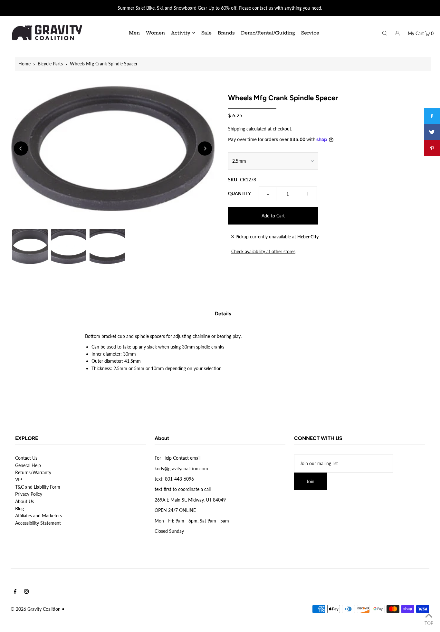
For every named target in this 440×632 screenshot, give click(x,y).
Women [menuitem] (155, 33)
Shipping (236, 128)
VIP (18, 479)
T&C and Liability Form (37, 487)
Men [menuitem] (134, 33)
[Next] (205, 148)
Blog (19, 508)
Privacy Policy (28, 494)
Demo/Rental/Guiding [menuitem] (268, 33)
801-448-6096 (179, 479)
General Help (28, 465)
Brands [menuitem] (226, 33)
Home (24, 63)
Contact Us (26, 458)
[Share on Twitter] (432, 132)
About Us (24, 501)
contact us (262, 8)
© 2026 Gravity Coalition (36, 609)
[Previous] (21, 148)
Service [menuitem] (310, 33)
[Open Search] (384, 32)
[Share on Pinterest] (432, 148)
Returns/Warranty (33, 472)
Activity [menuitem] (180, 33)
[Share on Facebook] (432, 116)
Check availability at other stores (263, 251)
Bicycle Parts (50, 63)
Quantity (239, 193)
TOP (429, 623)
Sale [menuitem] (206, 33)
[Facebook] (15, 592)
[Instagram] (26, 592)
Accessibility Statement (38, 523)
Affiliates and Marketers (38, 515)
